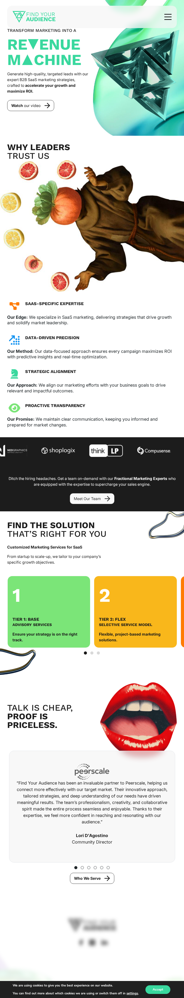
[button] (168, 17)
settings (132, 993)
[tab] (85, 653)
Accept (158, 989)
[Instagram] (92, 942)
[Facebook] (81, 942)
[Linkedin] (104, 942)
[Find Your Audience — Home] (34, 17)
